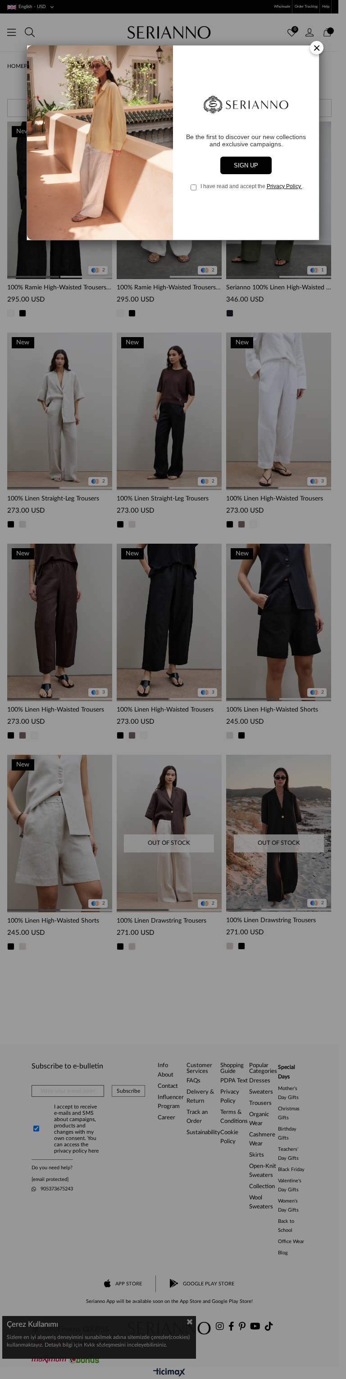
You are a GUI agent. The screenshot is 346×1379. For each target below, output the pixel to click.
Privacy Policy (284, 186)
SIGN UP (246, 165)
